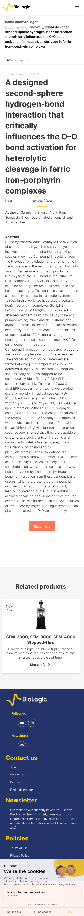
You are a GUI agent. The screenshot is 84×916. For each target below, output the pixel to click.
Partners (15, 782)
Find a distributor (21, 789)
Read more (42, 526)
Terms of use (19, 848)
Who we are (18, 774)
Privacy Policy (19, 855)
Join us (15, 767)
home (10, 22)
